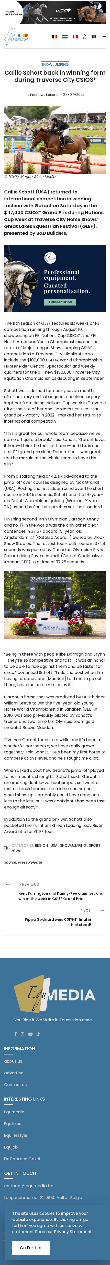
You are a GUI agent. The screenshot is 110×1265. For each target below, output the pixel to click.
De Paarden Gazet (22, 1159)
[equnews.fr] (75, 36)
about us (13, 1061)
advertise (13, 1073)
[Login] (84, 37)
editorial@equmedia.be (28, 1186)
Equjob (11, 1147)
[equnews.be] (54, 36)
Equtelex (12, 1123)
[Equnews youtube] (30, 1034)
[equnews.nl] (65, 36)
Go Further (31, 1248)
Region (41, 845)
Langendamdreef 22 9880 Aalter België (43, 1198)
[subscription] (94, 37)
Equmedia (14, 1112)
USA (54, 845)
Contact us (15, 1084)
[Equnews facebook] (15, 1034)
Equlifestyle (15, 1135)
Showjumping (55, 64)
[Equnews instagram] (22, 1034)
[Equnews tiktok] (38, 1034)
